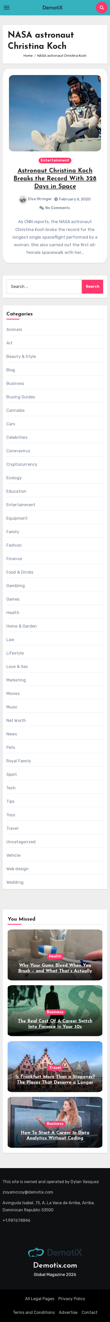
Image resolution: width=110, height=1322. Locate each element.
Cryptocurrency (22, 464)
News (11, 734)
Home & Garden (21, 626)
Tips (10, 801)
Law (10, 639)
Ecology (14, 477)
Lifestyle (15, 653)
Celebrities (16, 437)
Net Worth (16, 720)
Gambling (15, 585)
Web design (17, 868)
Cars (10, 424)
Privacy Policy (71, 1298)
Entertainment (55, 160)
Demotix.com (55, 1266)
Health (12, 612)
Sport (11, 774)
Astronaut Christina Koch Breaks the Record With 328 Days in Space (55, 179)
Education (16, 491)
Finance (14, 558)
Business (15, 383)
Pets (10, 747)
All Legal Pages (39, 1298)
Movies (13, 693)
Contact (89, 1312)
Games (13, 599)
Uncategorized (21, 841)
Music (12, 707)
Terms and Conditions (34, 1312)
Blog (10, 370)
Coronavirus (18, 450)
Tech (11, 788)
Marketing (16, 680)
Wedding (15, 882)
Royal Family (18, 761)
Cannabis (15, 410)
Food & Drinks (20, 572)
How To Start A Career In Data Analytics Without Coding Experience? (55, 1138)
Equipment (17, 518)
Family (12, 531)
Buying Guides (20, 397)
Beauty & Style (21, 356)
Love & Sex (17, 666)
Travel (12, 828)
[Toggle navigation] (7, 8)
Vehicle (13, 855)
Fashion (14, 545)
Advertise (68, 1312)
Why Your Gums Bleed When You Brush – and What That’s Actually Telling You (55, 971)
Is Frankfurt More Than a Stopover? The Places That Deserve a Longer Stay (55, 1082)
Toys (10, 814)
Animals (14, 329)
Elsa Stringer (40, 199)
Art (9, 343)
